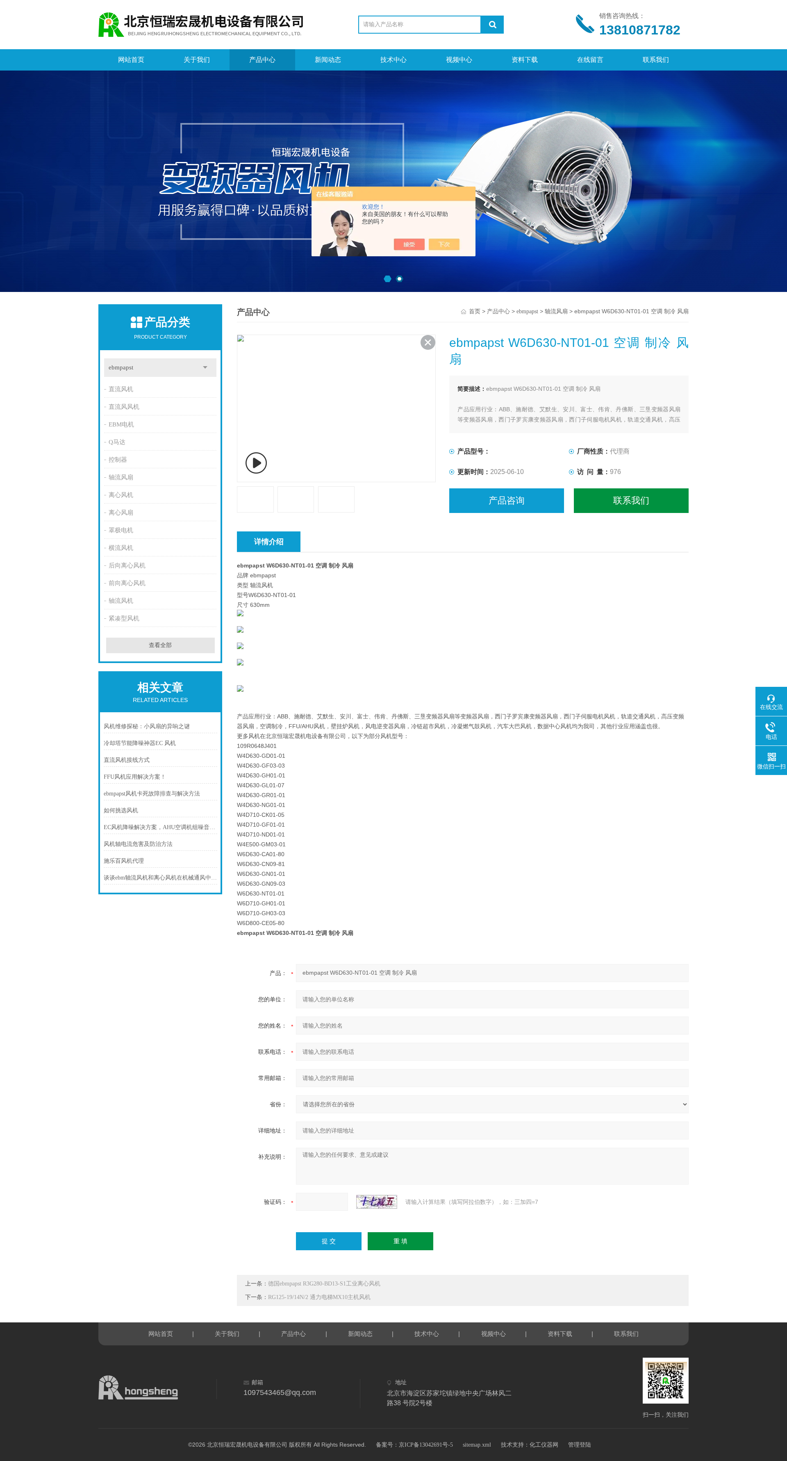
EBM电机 (121, 424)
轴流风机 (121, 600)
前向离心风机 (127, 583)
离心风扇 (121, 512)
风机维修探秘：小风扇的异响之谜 (147, 726)
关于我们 (197, 59)
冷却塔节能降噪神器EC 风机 (140, 743)
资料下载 (525, 59)
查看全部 (160, 645)
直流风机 (121, 389)
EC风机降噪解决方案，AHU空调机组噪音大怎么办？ (160, 827)
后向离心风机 (127, 565)
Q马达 (117, 442)
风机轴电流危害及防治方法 (138, 844)
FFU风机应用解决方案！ (135, 777)
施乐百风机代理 (124, 861)
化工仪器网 (544, 1445)
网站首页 (131, 59)
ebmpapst (121, 367)
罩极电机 (121, 530)
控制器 (118, 459)
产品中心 (262, 59)
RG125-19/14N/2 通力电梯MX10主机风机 (319, 1297)
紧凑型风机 (124, 618)
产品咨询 (507, 500)
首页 (474, 311)
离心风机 (121, 495)
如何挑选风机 (121, 810)
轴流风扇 (121, 477)
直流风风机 (124, 406)
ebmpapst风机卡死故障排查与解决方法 (152, 794)
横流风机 (121, 548)
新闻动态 (328, 59)
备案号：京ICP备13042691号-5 (414, 1445)
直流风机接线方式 (127, 760)
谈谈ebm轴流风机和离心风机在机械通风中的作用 (160, 878)
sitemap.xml (477, 1445)
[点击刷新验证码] (376, 1202)
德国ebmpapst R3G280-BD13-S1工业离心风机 (324, 1284)
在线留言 (590, 59)
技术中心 (393, 59)
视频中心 (459, 59)
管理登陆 (579, 1445)
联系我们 (656, 59)
